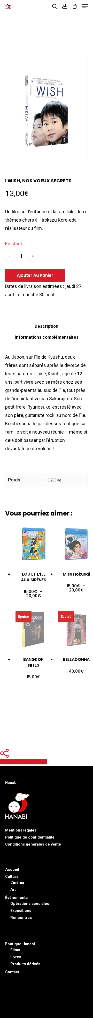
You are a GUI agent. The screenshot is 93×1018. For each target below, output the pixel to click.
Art (13, 889)
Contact (12, 972)
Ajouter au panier (35, 275)
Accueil (12, 869)
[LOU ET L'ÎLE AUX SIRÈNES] (34, 544)
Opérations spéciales (29, 903)
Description (46, 326)
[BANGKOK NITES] (34, 629)
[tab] (46, 326)
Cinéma (17, 882)
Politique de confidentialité (30, 837)
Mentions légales (20, 830)
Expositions (20, 910)
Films (15, 950)
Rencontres (21, 917)
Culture (12, 876)
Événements (16, 897)
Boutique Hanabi (20, 944)
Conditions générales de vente (33, 844)
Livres (15, 957)
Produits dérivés (25, 964)
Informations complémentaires (47, 337)
